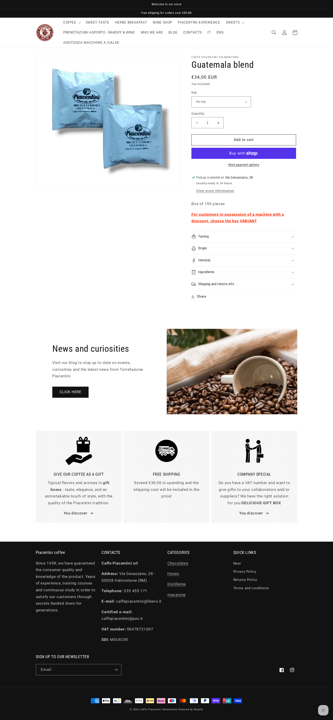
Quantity (197, 113)
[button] (71, 23)
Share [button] (201, 296)
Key (194, 92)
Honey (173, 573)
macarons (176, 594)
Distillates (176, 584)
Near (237, 563)
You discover (75, 513)
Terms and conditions (251, 588)
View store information (215, 191)
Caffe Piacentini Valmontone (158, 709)
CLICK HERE (71, 392)
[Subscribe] (116, 669)
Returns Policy (245, 580)
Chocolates (177, 563)
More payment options (243, 164)
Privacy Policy (244, 572)
